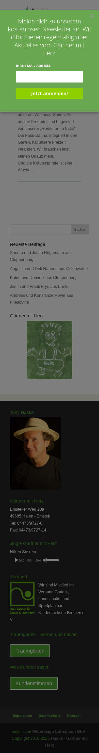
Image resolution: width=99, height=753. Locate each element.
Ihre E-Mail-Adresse (33, 65)
